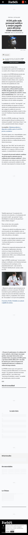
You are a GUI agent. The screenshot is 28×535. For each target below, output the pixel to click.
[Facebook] (3, 526)
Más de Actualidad (8, 385)
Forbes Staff (7, 32)
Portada (10, 17)
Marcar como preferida (14, 62)
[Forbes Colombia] (13, 2)
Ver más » (8, 531)
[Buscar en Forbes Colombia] (25, 2)
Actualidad (17, 17)
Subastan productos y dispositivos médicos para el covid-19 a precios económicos (12, 129)
